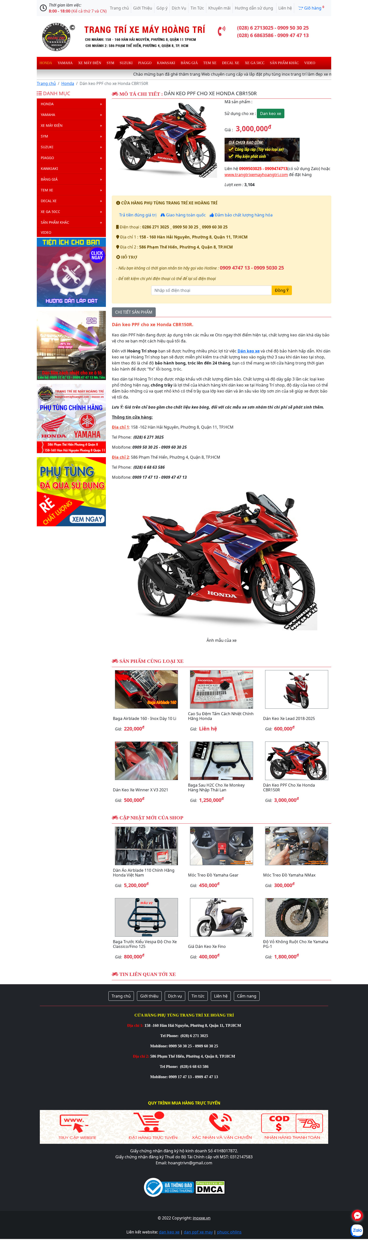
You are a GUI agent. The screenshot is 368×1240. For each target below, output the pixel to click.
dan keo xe (169, 1232)
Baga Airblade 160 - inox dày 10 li (144, 718)
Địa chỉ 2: (141, 1056)
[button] (120, 139)
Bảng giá (189, 63)
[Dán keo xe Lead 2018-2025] (296, 689)
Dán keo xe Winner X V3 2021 (140, 790)
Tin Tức (197, 8)
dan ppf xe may (198, 1232)
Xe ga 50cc (254, 63)
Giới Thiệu (142, 8)
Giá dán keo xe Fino (207, 946)
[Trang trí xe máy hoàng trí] (121, 36)
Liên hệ (285, 8)
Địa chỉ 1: (135, 1025)
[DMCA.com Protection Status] (209, 1187)
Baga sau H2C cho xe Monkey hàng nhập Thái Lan (216, 787)
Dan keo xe (270, 113)
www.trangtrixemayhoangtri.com (256, 174)
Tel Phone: (169, 1036)
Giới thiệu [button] (149, 996)
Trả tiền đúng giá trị (137, 215)
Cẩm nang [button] (246, 996)
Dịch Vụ (179, 8)
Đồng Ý (282, 290)
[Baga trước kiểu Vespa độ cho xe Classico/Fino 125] (146, 917)
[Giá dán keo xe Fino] (221, 917)
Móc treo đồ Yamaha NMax (289, 875)
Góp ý (161, 8)
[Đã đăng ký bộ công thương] (169, 1187)
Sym (110, 63)
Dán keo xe (249, 351)
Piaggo (144, 63)
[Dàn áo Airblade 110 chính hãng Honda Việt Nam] (146, 846)
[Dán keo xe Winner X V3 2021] (146, 760)
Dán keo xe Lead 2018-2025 (289, 718)
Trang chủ (119, 8)
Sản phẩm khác (284, 63)
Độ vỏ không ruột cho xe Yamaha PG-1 (295, 944)
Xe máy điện (89, 63)
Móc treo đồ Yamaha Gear (213, 875)
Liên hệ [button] (221, 996)
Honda (46, 63)
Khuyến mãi (219, 8)
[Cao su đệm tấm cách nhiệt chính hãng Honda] (221, 689)
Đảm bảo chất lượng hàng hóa (243, 215)
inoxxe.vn (202, 1218)
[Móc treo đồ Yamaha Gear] (221, 846)
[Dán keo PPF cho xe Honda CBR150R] (165, 139)
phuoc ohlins (229, 1232)
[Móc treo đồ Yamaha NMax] (296, 846)
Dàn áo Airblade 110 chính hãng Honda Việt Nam (143, 872)
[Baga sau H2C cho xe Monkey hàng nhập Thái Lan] (221, 760)
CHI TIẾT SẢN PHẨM (133, 312)
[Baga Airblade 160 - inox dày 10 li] (146, 689)
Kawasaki (166, 63)
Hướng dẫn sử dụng (254, 8)
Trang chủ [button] (121, 996)
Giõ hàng (313, 8)
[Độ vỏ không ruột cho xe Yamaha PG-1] (296, 917)
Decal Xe (230, 63)
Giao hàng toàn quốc (185, 215)
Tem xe (210, 63)
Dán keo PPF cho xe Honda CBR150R (289, 787)
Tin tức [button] (198, 996)
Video (309, 63)
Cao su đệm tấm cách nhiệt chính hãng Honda (221, 716)
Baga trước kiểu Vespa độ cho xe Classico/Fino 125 (145, 944)
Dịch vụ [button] (175, 996)
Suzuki (126, 63)
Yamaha (65, 63)
